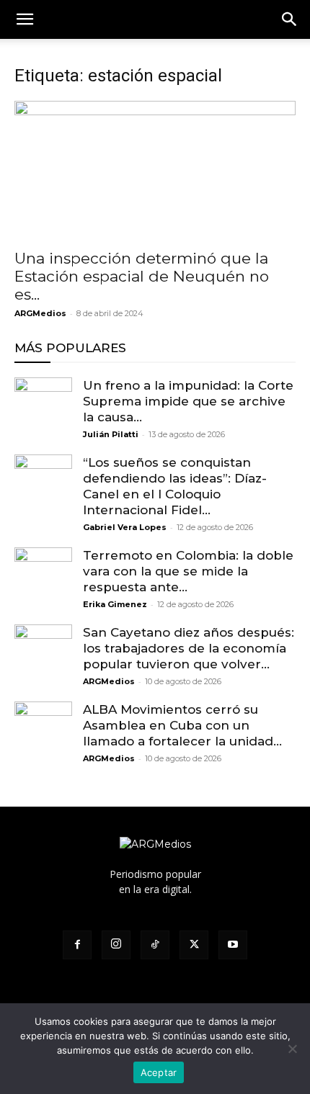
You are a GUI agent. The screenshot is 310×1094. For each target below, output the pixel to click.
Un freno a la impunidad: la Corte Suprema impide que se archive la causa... (188, 401)
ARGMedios (40, 313)
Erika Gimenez (115, 604)
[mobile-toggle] (24, 19)
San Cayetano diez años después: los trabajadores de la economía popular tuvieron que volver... (188, 648)
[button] (290, 19)
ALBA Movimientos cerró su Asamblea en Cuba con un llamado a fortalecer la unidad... (182, 725)
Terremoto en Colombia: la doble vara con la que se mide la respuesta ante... (188, 571)
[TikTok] (155, 945)
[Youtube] (232, 945)
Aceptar (159, 1072)
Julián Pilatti (110, 434)
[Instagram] (116, 945)
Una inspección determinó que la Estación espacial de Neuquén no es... (141, 276)
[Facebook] (77, 945)
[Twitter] (194, 945)
